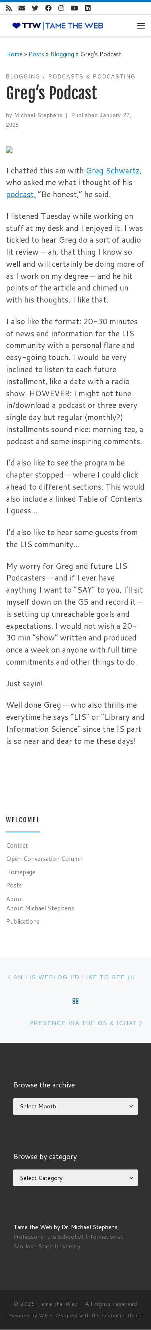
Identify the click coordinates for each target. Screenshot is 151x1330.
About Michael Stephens (40, 908)
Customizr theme (122, 1315)
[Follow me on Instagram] (61, 8)
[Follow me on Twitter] (35, 8)
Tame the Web (57, 1303)
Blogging (62, 53)
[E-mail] (22, 8)
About (14, 898)
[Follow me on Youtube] (74, 8)
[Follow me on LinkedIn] (88, 8)
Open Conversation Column (44, 858)
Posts (36, 53)
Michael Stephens (38, 115)
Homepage (20, 871)
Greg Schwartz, (114, 170)
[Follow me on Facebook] (48, 8)
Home (14, 53)
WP (43, 1315)
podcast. (21, 194)
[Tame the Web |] (58, 25)
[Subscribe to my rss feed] (9, 8)
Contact (17, 845)
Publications (22, 921)
